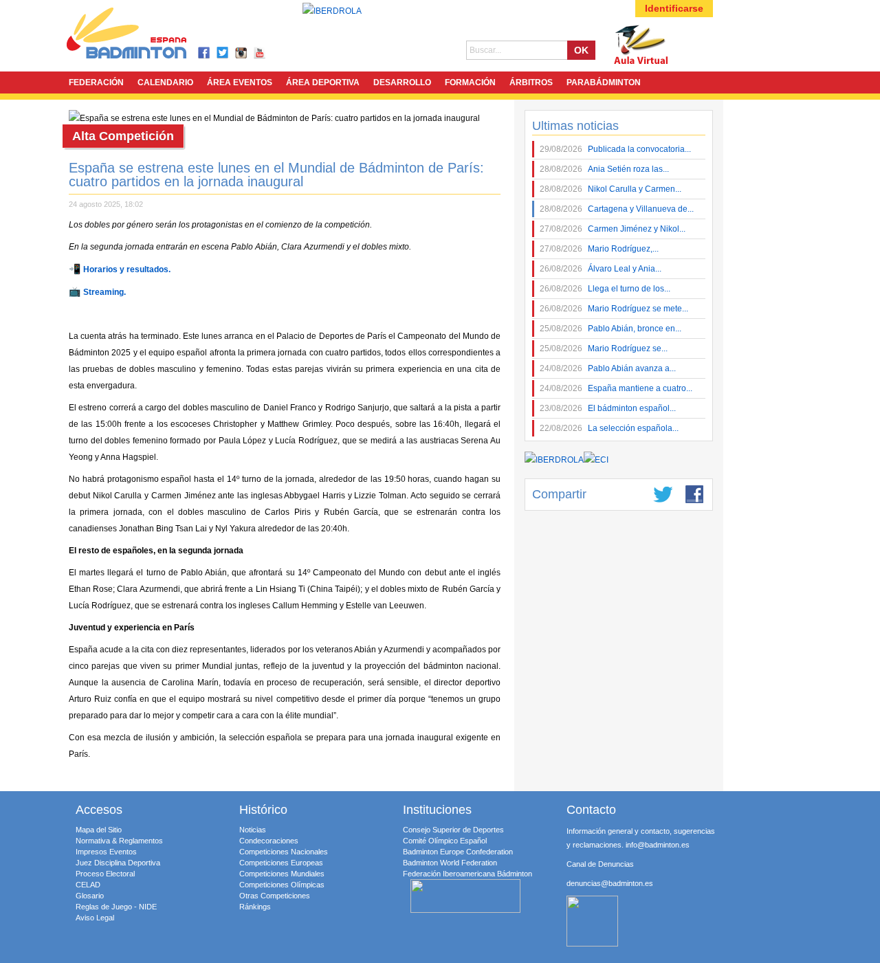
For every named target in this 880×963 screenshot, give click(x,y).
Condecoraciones (268, 841)
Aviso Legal (95, 918)
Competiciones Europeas (281, 863)
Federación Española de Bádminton (144, 35)
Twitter (223, 53)
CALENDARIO (165, 82)
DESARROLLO (402, 82)
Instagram (241, 53)
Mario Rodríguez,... (599, 249)
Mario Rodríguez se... (604, 348)
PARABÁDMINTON (603, 82)
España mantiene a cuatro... (616, 388)
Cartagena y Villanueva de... (617, 209)
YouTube (260, 53)
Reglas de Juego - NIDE (116, 907)
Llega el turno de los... (605, 289)
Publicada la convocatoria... (615, 149)
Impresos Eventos (106, 852)
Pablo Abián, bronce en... (610, 328)
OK (581, 50)
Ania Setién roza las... (604, 169)
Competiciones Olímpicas (281, 885)
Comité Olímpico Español (445, 841)
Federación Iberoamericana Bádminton (467, 874)
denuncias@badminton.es (609, 883)
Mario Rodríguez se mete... (614, 308)
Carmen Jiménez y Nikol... (612, 229)
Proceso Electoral (105, 874)
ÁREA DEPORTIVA (323, 82)
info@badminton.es (658, 845)
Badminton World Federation (450, 863)
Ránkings (255, 907)
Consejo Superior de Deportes (453, 830)
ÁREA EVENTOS (239, 82)
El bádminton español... (608, 408)
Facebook (204, 53)
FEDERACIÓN (96, 82)
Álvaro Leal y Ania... (600, 269)
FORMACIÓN (470, 82)
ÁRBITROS (531, 82)
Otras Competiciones (274, 896)
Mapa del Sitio (99, 830)
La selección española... (609, 428)
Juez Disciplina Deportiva (118, 863)
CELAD (88, 885)
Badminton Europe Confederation (458, 852)
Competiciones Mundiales (281, 874)
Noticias (252, 830)
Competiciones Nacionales (283, 852)
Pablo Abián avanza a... (608, 368)
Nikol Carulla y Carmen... (610, 189)
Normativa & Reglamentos (119, 841)
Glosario (90, 896)
